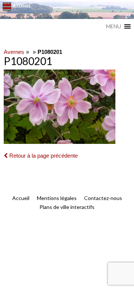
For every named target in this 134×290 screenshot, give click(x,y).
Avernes (14, 52)
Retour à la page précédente (43, 155)
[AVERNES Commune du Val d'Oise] (67, 9)
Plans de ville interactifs (67, 207)
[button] (113, 26)
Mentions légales (57, 198)
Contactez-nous (103, 198)
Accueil (20, 198)
